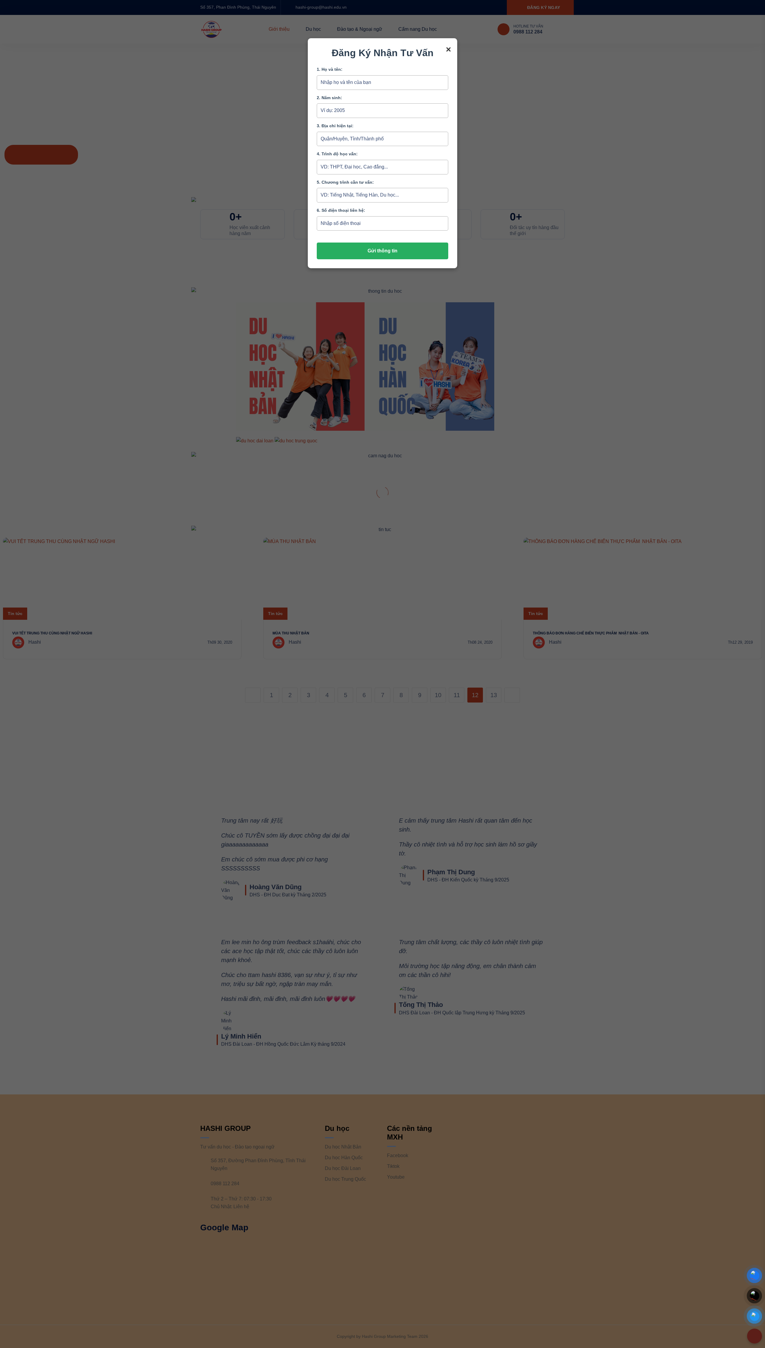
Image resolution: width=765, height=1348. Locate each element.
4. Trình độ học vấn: (337, 153)
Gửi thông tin (382, 250)
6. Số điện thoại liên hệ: (341, 210)
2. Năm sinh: (329, 97)
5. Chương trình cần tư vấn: (345, 182)
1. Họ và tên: (329, 69)
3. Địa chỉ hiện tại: (335, 125)
